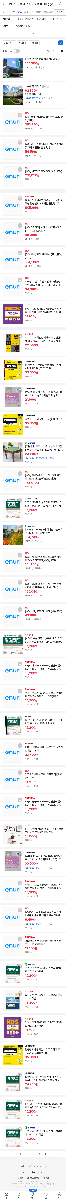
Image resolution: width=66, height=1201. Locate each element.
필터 (60, 42)
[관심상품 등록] (20, 61)
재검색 (59, 12)
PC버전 (43, 1172)
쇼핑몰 (21, 43)
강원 (13, 12)
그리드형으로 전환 (62, 51)
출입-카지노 (29, 12)
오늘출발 (34, 43)
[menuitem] (6, 1196)
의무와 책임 (21, 1186)
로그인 (22, 1172)
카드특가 (7, 43)
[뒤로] (4, 4)
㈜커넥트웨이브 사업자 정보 (31, 1166)
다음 (62, 1154)
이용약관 (21, 1178)
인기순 (49, 51)
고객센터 (32, 1172)
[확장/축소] (63, 19)
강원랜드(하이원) (23, 26)
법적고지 (45, 1178)
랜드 (19, 12)
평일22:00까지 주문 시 (39, 98)
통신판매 (15, 1184)
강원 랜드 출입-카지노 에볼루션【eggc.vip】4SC (35, 4)
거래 (21, 1184)
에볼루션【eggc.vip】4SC (46, 12)
